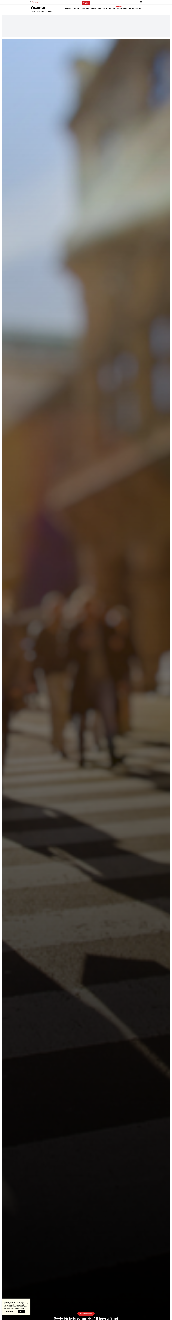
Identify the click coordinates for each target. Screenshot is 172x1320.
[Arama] (31, 2)
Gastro (119, 8)
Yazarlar (37, 7)
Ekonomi (76, 8)
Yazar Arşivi (49, 11)
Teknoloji (112, 8)
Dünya (82, 8)
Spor (87, 8)
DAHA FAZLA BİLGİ (10, 1311)
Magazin (93, 8)
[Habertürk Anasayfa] (86, 2)
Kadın (100, 8)
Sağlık (105, 8)
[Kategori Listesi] (141, 2)
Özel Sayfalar (40, 11)
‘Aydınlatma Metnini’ (9, 1308)
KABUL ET (21, 1311)
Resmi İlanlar (136, 8)
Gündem (68, 8)
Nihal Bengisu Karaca (86, 1314)
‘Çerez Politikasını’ (21, 1306)
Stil (129, 8)
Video (125, 8)
